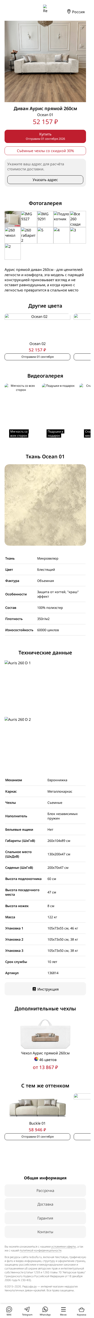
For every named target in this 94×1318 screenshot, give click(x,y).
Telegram (27, 1314)
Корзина (81, 1314)
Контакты (45, 1231)
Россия (78, 11)
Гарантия (45, 1218)
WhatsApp (45, 1314)
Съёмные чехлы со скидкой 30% (45, 150)
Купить (45, 136)
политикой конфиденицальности (40, 1250)
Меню (63, 1314)
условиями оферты (63, 1246)
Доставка (45, 1204)
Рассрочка (45, 1190)
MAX (9, 1314)
